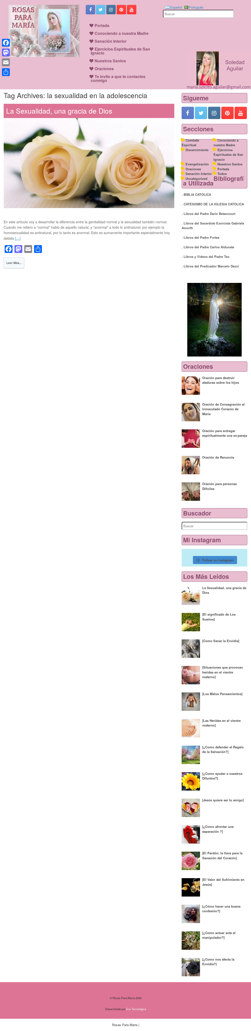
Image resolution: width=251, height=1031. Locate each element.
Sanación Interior (110, 41)
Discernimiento (197, 149)
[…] (17, 238)
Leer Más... (14, 263)
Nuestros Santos (110, 61)
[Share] (6, 72)
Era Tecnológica (136, 1009)
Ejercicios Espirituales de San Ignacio (120, 51)
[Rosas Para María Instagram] (111, 9)
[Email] (6, 62)
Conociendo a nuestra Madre (122, 33)
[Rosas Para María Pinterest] (121, 9)
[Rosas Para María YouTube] (131, 9)
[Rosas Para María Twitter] (100, 9)
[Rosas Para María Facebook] (90, 9)
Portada (102, 25)
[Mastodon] (6, 52)
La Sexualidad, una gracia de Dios (59, 111)
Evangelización (197, 164)
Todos (222, 173)
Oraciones (104, 68)
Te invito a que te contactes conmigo (118, 78)
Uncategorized (196, 178)
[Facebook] (6, 43)
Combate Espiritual (190, 142)
